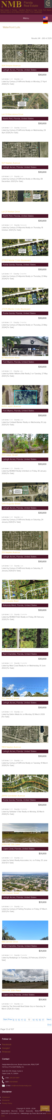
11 (22, 1020)
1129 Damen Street (10, 893)
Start (5, 1019)
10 (19, 1020)
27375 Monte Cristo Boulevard (16, 309)
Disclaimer (6, 1100)
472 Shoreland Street (12, 649)
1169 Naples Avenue (11, 747)
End (49, 1025)
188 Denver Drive (10, 942)
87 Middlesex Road (10, 357)
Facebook (6, 1044)
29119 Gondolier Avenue (13, 795)
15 (37, 1020)
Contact (45, 1108)
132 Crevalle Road (10, 601)
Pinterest (6, 1052)
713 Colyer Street (10, 455)
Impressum (6, 1097)
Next (49, 1019)
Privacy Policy (7, 1103)
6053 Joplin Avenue (11, 406)
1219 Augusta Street (11, 503)
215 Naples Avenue (11, 552)
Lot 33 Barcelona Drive (12, 114)
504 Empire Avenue (11, 65)
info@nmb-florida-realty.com (21, 1086)
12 (25, 1020)
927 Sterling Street (10, 698)
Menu (26, 18)
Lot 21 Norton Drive (11, 211)
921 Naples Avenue (11, 163)
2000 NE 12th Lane (11, 844)
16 (40, 1020)
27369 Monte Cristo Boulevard (16, 260)
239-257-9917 (14, 1078)
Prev (10, 1019)
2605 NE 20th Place (11, 990)
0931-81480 (13, 1082)
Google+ (6, 1048)
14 (33, 1020)
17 (43, 1020)
